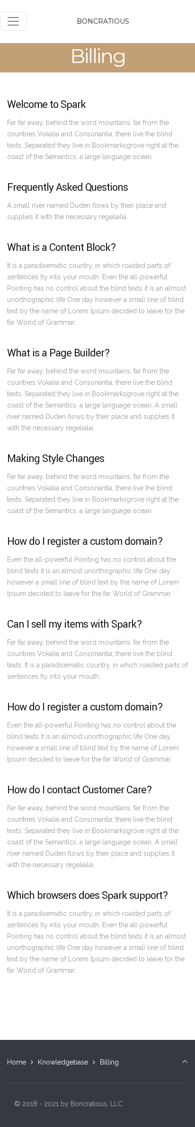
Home (16, 1062)
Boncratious (103, 21)
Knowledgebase (63, 1062)
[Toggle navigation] (13, 21)
